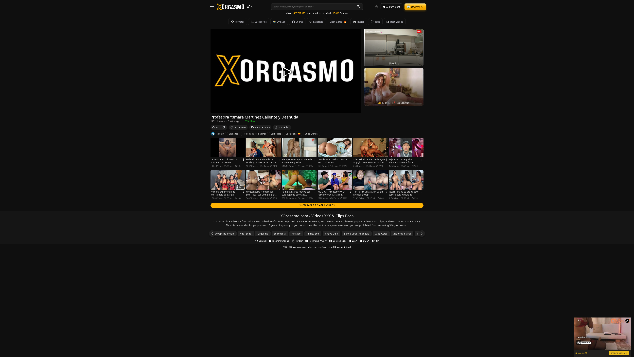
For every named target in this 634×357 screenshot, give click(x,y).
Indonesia (280, 233)
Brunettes (233, 133)
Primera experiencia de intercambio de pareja (223, 193)
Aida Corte (381, 233)
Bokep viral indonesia (356, 233)
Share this (284, 127)
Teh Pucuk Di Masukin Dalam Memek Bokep (368, 193)
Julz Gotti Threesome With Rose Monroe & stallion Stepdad (331, 193)
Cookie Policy (339, 240)
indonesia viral (402, 233)
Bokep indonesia (224, 233)
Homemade (248, 133)
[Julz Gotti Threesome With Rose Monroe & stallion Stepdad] (335, 180)
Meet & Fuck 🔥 (338, 21)
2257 (354, 240)
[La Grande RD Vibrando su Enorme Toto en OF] (228, 147)
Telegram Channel (280, 240)
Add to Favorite (262, 127)
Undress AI (417, 6)
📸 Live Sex (279, 21)
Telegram (219, 133)
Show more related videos (317, 205)
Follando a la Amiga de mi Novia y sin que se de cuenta (261, 161)
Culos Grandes (311, 133)
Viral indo (245, 233)
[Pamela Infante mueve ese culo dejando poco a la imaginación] (299, 180)
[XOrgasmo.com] (230, 9)
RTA (377, 240)
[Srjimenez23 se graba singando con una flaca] (406, 147)
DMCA (366, 240)
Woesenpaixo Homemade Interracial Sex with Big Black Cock (261, 193)
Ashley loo (313, 233)
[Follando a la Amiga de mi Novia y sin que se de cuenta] (263, 147)
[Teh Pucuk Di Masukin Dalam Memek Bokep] (370, 180)
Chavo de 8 (331, 233)
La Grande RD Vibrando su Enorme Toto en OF (224, 161)
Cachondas (276, 133)
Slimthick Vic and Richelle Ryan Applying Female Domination (369, 161)
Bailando (262, 133)
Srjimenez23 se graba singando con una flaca (401, 161)
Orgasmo (263, 233)
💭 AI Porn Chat (391, 6)
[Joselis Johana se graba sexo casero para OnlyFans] (406, 180)
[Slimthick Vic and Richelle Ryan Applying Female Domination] (370, 147)
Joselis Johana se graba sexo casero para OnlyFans (404, 193)
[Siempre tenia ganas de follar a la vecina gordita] (299, 147)
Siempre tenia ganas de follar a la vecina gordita (297, 161)
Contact (262, 240)
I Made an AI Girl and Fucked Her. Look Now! (333, 161)
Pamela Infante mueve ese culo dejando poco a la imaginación (296, 193)
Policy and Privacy (318, 240)
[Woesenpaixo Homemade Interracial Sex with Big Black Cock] (263, 180)
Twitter (299, 240)
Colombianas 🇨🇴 (292, 133)
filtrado (296, 233)
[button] (249, 7)
